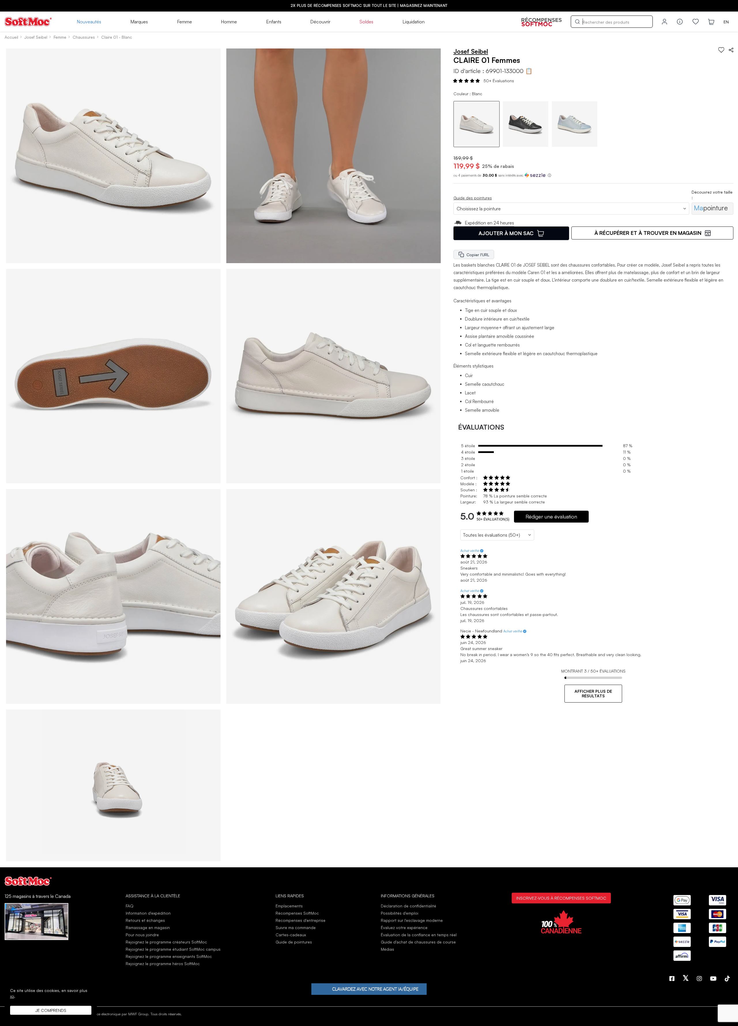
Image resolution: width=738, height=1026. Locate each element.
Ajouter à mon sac (506, 233)
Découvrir (320, 22)
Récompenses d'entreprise (300, 920)
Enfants (273, 22)
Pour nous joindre (142, 934)
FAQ (129, 905)
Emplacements (289, 905)
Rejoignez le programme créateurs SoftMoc (166, 941)
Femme (184, 22)
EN (726, 21)
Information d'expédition (148, 913)
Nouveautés (89, 22)
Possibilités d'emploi (399, 913)
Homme (229, 22)
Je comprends (50, 1010)
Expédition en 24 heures (489, 223)
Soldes (366, 22)
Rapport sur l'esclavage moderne (412, 920)
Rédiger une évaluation (551, 516)
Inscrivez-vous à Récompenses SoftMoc (561, 897)
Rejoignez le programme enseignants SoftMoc (169, 956)
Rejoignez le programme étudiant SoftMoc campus (173, 949)
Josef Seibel (36, 37)
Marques (139, 22)
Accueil (11, 37)
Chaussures (84, 37)
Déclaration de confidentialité (408, 905)
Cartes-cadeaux (291, 934)
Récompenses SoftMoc (297, 913)
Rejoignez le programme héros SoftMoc (163, 963)
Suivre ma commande (296, 927)
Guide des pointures (472, 197)
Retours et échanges (145, 920)
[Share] (731, 50)
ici (12, 996)
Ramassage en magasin (148, 927)
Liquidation (413, 22)
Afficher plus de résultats (593, 693)
